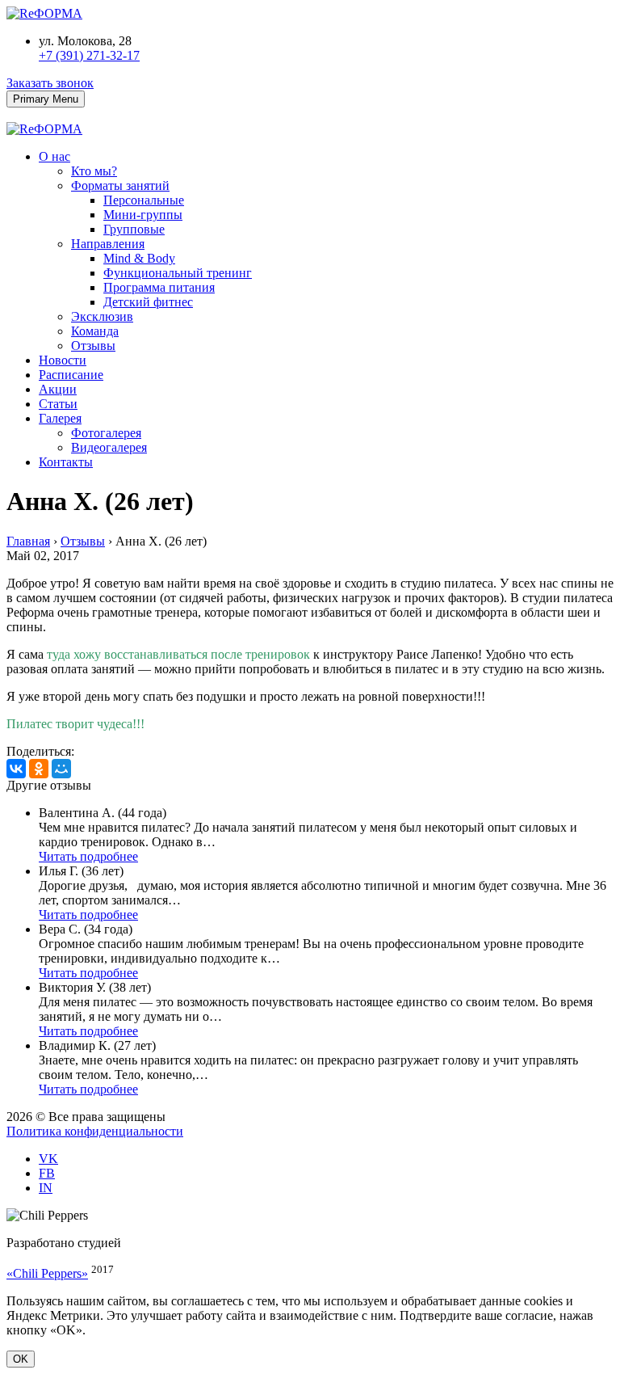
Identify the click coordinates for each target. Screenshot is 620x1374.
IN (45, 1188)
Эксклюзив (102, 316)
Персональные (143, 200)
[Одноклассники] (38, 768)
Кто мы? (94, 171)
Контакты (66, 462)
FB (47, 1173)
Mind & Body (139, 258)
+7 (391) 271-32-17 (89, 55)
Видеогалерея (109, 447)
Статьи (58, 404)
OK (20, 1359)
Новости (62, 360)
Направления (108, 244)
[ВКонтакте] (16, 768)
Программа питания (159, 287)
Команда (95, 331)
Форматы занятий (120, 185)
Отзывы (93, 345)
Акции (58, 389)
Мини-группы (142, 214)
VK (48, 1158)
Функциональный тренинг (177, 273)
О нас (54, 156)
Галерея (60, 418)
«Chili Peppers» (47, 1273)
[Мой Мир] (61, 768)
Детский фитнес (148, 302)
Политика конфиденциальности (94, 1131)
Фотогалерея (106, 433)
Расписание (71, 374)
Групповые (134, 229)
